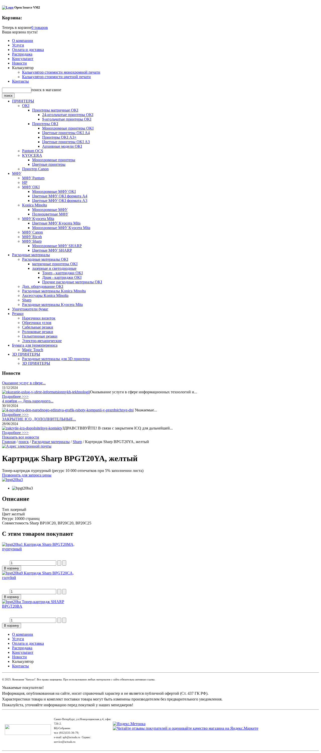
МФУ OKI (31, 187)
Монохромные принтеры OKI (68, 128)
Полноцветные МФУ (50, 214)
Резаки (18, 313)
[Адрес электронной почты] (26, 446)
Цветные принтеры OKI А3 (66, 142)
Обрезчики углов (36, 322)
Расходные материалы (31, 255)
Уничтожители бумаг (30, 309)
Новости (19, 63)
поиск (24, 442)
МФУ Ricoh (32, 237)
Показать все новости (20, 437)
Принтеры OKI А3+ (59, 137)
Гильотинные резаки (39, 336)
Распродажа (22, 54)
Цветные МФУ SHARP (52, 250)
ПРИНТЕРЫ (23, 101)
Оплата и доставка (28, 49)
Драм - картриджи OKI (62, 277)
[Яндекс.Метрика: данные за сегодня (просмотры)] (129, 724)
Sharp (26, 300)
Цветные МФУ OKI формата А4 (59, 196)
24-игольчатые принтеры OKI (67, 115)
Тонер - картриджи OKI (62, 273)
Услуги (18, 45)
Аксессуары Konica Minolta (45, 295)
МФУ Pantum (33, 178)
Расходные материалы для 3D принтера (56, 359)
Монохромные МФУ (49, 209)
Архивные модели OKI (62, 146)
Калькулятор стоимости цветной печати (56, 77)
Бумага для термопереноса (34, 345)
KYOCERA (32, 155)
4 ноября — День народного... (27, 401)
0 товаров (39, 27)
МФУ (16, 173)
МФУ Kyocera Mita (38, 219)
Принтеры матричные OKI (55, 110)
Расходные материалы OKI (45, 259)
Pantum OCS (32, 151)
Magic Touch (32, 350)
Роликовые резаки (37, 332)
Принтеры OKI (45, 124)
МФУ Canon (32, 232)
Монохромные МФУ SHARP (57, 246)
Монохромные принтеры (53, 160)
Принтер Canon (35, 169)
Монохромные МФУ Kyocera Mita (61, 228)
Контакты (20, 81)
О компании (22, 40)
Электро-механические (42, 341)
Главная (9, 442)
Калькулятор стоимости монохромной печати (61, 72)
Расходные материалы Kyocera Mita (52, 304)
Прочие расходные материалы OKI (72, 282)
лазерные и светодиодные (54, 268)
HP (24, 182)
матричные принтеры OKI (54, 264)
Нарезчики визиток (38, 318)
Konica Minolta (34, 205)
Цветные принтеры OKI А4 (66, 133)
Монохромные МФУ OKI (54, 191)
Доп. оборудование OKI (42, 286)
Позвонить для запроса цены (26, 475)
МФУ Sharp (32, 241)
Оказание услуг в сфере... (24, 383)
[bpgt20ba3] (12, 479)
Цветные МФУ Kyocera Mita (56, 223)
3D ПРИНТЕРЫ (26, 354)
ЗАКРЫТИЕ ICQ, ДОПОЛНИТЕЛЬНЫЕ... (39, 419)
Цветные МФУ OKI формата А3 (59, 200)
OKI (25, 105)
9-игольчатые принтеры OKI (66, 119)
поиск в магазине (46, 90)
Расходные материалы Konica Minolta (54, 291)
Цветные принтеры (48, 164)
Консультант (22, 59)
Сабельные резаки (37, 327)
